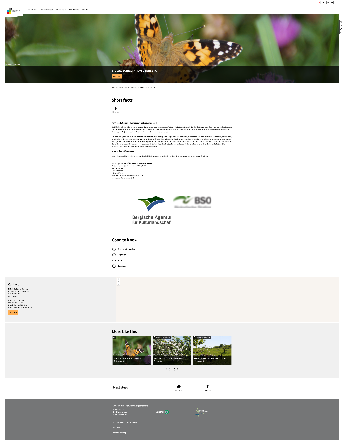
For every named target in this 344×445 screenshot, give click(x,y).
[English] (319, 2)
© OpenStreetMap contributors (330, 321)
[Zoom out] (118, 281)
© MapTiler (320, 321)
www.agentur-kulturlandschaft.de (123, 178)
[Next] (176, 369)
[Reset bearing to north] (118, 284)
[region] (227, 299)
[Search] (341, 22)
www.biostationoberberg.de (23, 307)
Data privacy (117, 427)
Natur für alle (201, 156)
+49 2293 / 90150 (18, 300)
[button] (323, 2)
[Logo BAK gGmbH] (152, 211)
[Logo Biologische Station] (192, 202)
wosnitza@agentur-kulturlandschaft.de (130, 175)
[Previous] (168, 369)
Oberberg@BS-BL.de (20, 305)
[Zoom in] (118, 279)
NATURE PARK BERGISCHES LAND (127, 87)
